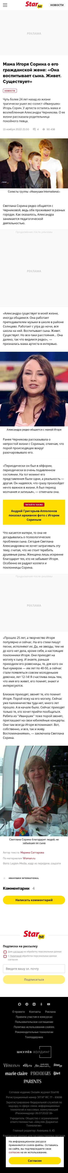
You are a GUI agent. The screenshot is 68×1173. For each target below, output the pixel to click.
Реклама (50, 1011)
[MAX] (19, 1004)
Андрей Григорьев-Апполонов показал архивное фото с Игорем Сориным (34, 515)
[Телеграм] (26, 1004)
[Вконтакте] (34, 1004)
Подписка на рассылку (20, 946)
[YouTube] (48, 1004)
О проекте (18, 1011)
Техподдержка (34, 1037)
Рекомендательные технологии (34, 1032)
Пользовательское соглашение (34, 1021)
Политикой (15, 956)
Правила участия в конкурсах (34, 1016)
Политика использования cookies (34, 1027)
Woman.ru (29, 858)
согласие (18, 951)
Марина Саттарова (32, 852)
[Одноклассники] (41, 1004)
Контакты (35, 1011)
